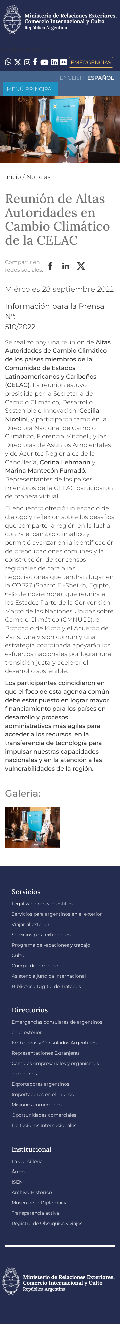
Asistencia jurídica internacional (49, 976)
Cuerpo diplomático (35, 966)
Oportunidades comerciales (44, 1115)
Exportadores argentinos (40, 1084)
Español (100, 78)
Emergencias (91, 62)
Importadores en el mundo (43, 1094)
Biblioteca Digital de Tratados (46, 986)
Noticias (38, 177)
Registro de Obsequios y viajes (47, 1223)
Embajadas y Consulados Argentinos (54, 1043)
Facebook (50, 266)
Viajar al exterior (31, 924)
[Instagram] (27, 62)
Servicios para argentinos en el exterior (57, 914)
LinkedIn (66, 266)
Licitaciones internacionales (44, 1125)
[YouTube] (44, 62)
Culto (18, 955)
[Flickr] (63, 61)
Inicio (13, 177)
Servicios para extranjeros (41, 935)
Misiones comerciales (37, 1105)
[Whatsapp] (8, 62)
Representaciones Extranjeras (46, 1053)
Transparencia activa (35, 1213)
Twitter (81, 266)
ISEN (17, 1182)
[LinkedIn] (54, 61)
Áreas (18, 1172)
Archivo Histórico (32, 1192)
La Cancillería (27, 1161)
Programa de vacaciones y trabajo (51, 945)
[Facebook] (35, 62)
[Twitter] (17, 62)
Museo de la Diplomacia (40, 1203)
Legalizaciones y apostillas (42, 904)
